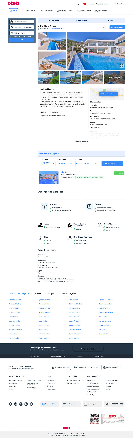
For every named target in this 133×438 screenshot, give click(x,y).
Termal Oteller (30, 10)
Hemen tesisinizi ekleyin (74, 380)
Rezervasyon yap (117, 27)
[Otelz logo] (14, 4)
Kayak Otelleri (48, 10)
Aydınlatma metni (93, 389)
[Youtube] (31, 404)
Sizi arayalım (34, 356)
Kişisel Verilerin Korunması (32, 384)
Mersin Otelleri (74, 325)
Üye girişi (50, 386)
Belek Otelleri (104, 325)
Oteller (14, 10)
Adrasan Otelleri (105, 308)
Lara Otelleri (43, 321)
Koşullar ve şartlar (93, 386)
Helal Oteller (102, 10)
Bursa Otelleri (44, 317)
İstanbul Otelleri (15, 300)
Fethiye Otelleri (75, 330)
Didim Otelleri (74, 338)
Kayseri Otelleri (44, 325)
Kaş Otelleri (103, 330)
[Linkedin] (26, 404)
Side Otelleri (73, 300)
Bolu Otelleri (43, 330)
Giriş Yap (120, 4)
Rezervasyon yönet (58, 356)
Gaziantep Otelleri (106, 300)
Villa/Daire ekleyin (72, 383)
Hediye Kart (51, 380)
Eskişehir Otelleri (45, 312)
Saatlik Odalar (85, 10)
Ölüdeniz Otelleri (75, 304)
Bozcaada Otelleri (105, 304)
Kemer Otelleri (14, 338)
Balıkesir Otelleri (15, 330)
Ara (21, 40)
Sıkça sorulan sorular (34, 380)
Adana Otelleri (104, 317)
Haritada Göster (109, 94)
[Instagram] (15, 404)
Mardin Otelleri (44, 308)
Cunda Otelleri (74, 308)
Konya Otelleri (14, 325)
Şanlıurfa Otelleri (75, 321)
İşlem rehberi (31, 387)
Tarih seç (119, 173)
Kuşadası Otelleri (105, 334)
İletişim (80, 356)
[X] (21, 404)
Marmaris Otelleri (105, 321)
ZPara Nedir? (51, 383)
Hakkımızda (91, 380)
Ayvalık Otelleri (14, 312)
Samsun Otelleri (75, 334)
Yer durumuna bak (112, 163)
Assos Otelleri (44, 338)
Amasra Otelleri (74, 312)
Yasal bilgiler (91, 395)
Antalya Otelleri (15, 304)
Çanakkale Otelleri (106, 312)
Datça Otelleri (14, 334)
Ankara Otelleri (44, 304)
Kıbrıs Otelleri (74, 317)
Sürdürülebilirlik (92, 383)
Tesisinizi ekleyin (102, 4)
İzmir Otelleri (14, 317)
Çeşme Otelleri (44, 300)
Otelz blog (70, 404)
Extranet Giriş (50, 404)
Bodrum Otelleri (15, 321)
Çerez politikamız (112, 380)
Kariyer (108, 389)
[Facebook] (10, 404)
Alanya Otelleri (14, 308)
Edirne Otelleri (44, 334)
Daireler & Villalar (66, 10)
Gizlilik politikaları (93, 392)
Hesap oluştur (52, 389)
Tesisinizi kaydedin (88, 349)
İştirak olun (99, 356)
